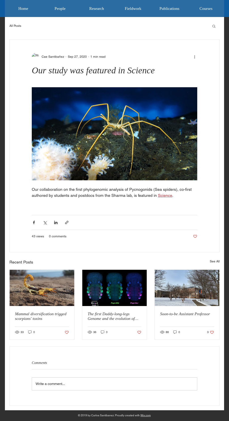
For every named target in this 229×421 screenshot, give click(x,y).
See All (215, 261)
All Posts (15, 26)
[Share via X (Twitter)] (45, 222)
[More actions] (194, 56)
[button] (214, 26)
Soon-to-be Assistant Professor (185, 314)
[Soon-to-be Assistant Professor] (187, 288)
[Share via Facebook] (34, 222)
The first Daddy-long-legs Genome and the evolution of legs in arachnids (111, 316)
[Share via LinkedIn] (56, 222)
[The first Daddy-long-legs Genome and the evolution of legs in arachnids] (114, 288)
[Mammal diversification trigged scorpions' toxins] (42, 288)
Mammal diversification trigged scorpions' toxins (40, 316)
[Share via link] (67, 222)
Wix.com (145, 415)
